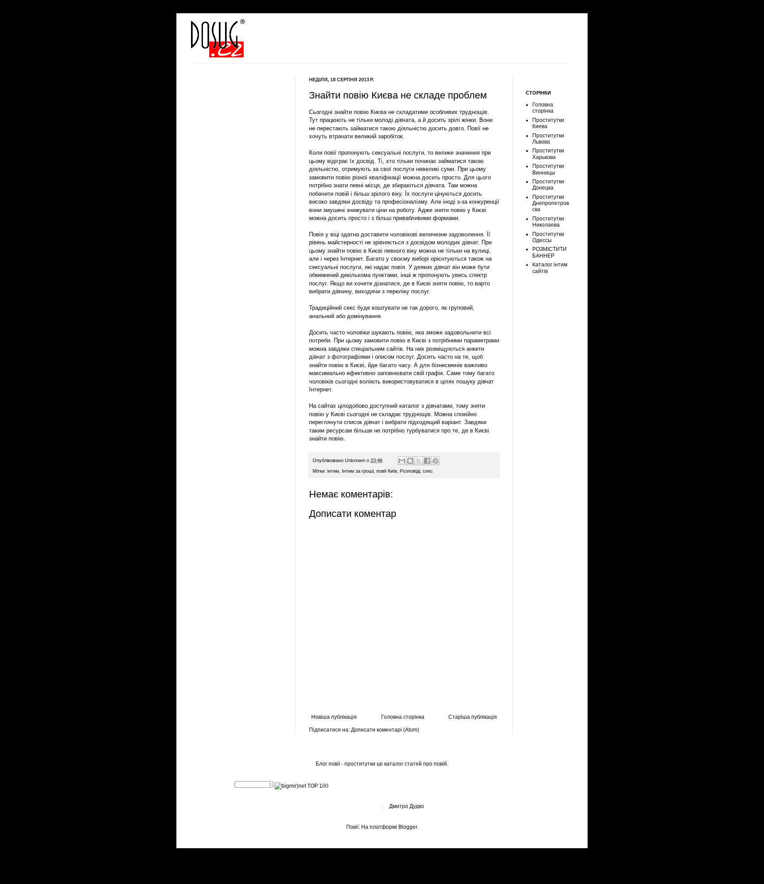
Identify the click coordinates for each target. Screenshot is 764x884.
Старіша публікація (472, 717)
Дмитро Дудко (406, 806)
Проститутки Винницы (548, 169)
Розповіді (410, 471)
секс (428, 471)
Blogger (407, 827)
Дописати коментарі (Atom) (385, 730)
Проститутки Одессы (548, 237)
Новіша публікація (334, 717)
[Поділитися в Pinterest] (435, 460)
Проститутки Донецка (548, 184)
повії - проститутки (352, 764)
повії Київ (386, 471)
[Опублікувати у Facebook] (427, 460)
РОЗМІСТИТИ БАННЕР (549, 252)
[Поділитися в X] (418, 460)
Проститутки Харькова (548, 154)
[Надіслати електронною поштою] (401, 460)
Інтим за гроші (358, 471)
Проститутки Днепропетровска (550, 203)
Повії (352, 827)
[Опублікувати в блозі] (410, 460)
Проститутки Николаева (548, 222)
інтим (333, 471)
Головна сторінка (402, 717)
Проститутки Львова (548, 139)
